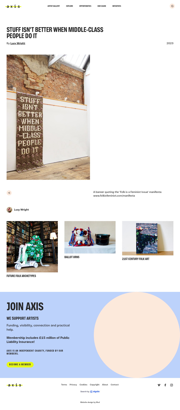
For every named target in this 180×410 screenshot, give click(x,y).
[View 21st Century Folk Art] (147, 241)
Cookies (83, 385)
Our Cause (102, 6)
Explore (69, 6)
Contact (115, 385)
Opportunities (85, 6)
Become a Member (20, 364)
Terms (64, 385)
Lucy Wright (17, 43)
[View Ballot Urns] (90, 240)
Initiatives (116, 6)
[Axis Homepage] (13, 6)
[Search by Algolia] (90, 392)
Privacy (73, 385)
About (105, 385)
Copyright (94, 385)
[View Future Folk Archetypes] (32, 250)
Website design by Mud (90, 402)
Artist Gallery (54, 6)
